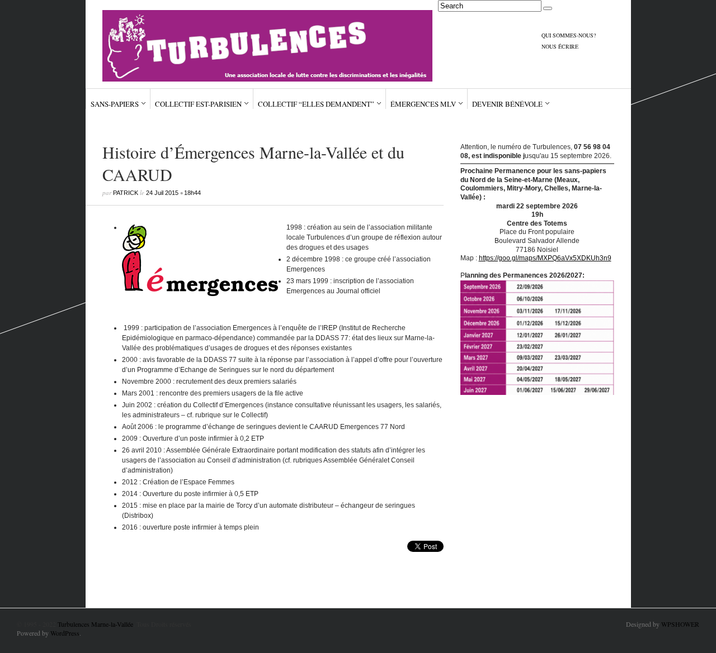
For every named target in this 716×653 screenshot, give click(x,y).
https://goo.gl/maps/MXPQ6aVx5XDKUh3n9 (545, 258)
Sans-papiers (115, 104)
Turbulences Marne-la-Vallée (95, 623)
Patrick (125, 192)
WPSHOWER (680, 623)
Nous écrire (559, 46)
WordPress (64, 632)
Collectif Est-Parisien (198, 104)
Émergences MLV (423, 104)
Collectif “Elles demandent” (316, 104)
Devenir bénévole (507, 104)
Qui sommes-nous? (568, 35)
